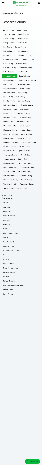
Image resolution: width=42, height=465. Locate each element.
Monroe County (9, 138)
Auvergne (6, 211)
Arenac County (22, 39)
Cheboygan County (10, 59)
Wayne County (8, 188)
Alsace (5, 203)
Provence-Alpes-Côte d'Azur (13, 285)
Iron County (20, 97)
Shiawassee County (10, 180)
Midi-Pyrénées (8, 264)
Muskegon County (29, 142)
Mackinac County (22, 122)
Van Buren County (10, 184)
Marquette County (10, 130)
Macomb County (9, 126)
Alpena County (23, 34)
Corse (5, 237)
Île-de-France (8, 294)
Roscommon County (10, 167)
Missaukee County (27, 134)
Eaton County (8, 72)
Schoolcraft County (25, 176)
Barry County (22, 43)
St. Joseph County (25, 171)
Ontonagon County (10, 155)
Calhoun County (9, 55)
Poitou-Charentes (9, 281)
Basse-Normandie (9, 216)
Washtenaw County (27, 184)
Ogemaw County (24, 151)
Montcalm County (24, 138)
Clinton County (21, 64)
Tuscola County (27, 180)
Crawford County (9, 68)
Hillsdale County (24, 84)
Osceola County (26, 155)
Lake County (25, 109)
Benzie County (20, 47)
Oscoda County (9, 159)
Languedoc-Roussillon (11, 250)
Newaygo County (9, 147)
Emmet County (22, 72)
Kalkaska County (27, 105)
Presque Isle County (25, 163)
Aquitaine (6, 207)
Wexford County (23, 188)
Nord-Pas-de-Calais (10, 268)
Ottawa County (9, 163)
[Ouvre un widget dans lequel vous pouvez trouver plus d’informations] (32, 461)
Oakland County (25, 147)
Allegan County (9, 34)
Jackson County (24, 101)
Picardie (6, 277)
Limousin (6, 255)
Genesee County (9, 76)
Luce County (8, 122)
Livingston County (25, 118)
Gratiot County (8, 84)
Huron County (25, 88)
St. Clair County (9, 171)
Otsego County (23, 159)
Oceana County (9, 151)
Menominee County (10, 134)
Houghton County (10, 88)
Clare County (8, 64)
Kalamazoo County (10, 105)
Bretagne (6, 224)
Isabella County (9, 101)
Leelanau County (23, 113)
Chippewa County (27, 59)
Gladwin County (25, 76)
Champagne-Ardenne (11, 233)
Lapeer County (8, 113)
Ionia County (22, 93)
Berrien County (8, 51)
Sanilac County (9, 176)
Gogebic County (9, 80)
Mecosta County (26, 130)
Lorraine (6, 259)
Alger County (22, 30)
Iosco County (8, 97)
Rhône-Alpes (8, 290)
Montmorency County (11, 142)
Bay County (7, 47)
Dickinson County (26, 68)
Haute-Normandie (9, 246)
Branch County (23, 51)
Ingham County (9, 93)
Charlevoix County (25, 55)
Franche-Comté (9, 242)
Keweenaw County (10, 109)
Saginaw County (28, 167)
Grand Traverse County (27, 80)
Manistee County (25, 126)
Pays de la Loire (9, 272)
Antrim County (8, 39)
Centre (5, 229)
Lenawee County (9, 118)
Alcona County (8, 30)
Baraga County (8, 43)
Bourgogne (7, 220)
